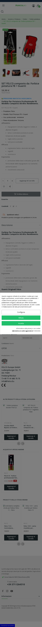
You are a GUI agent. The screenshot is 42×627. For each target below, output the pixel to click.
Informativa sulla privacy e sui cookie (28, 328)
